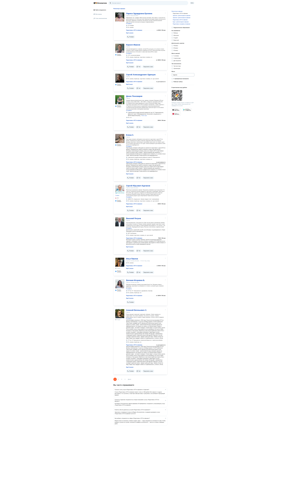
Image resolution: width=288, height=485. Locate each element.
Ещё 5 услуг (129, 84)
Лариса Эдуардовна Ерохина (139, 13)
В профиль (129, 23)
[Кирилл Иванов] (119, 48)
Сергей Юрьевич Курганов (138, 186)
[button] (130, 36)
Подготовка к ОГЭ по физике (134, 30)
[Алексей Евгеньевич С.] (119, 313)
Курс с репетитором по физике (181, 21)
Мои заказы (98, 14)
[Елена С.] (119, 138)
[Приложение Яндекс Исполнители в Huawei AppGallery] (176, 113)
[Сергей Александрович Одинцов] (119, 78)
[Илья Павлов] (119, 262)
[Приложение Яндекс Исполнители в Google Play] (187, 109)
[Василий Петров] (119, 221)
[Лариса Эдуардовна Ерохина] (119, 16)
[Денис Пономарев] (119, 99)
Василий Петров (133, 218)
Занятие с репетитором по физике (181, 15)
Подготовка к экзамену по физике (181, 24)
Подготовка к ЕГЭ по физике (180, 19)
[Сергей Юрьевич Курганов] (119, 189)
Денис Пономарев (134, 96)
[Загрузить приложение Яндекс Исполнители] (183, 95)
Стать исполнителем (101, 18)
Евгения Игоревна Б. (135, 280)
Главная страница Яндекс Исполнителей (100, 3)
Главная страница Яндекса (94, 3)
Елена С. (130, 135)
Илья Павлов (132, 259)
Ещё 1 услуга (129, 33)
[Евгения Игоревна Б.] (119, 283)
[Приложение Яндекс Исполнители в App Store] (176, 109)
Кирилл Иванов (133, 45)
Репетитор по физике (177, 11)
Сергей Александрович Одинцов (141, 75)
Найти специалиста (100, 10)
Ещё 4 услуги (129, 62)
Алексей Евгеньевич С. (136, 310)
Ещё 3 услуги (129, 298)
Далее (129, 379)
